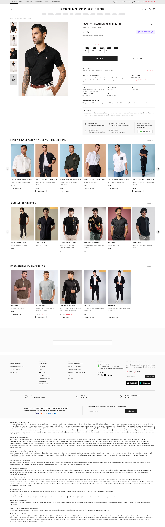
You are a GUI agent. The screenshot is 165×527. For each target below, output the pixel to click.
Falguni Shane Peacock (90, 424)
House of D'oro (146, 453)
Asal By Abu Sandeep (70, 424)
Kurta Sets (26, 462)
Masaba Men (126, 443)
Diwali (12, 510)
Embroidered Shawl (16, 485)
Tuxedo (12, 472)
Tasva (11, 439)
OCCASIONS (42, 381)
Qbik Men (125, 441)
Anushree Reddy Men (143, 441)
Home (11, 18)
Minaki (12, 455)
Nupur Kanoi (100, 426)
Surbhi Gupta (70, 432)
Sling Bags (75, 483)
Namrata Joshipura (48, 430)
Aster (98, 453)
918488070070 (150, 2)
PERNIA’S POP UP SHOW (17, 366)
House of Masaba (15, 432)
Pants (48, 470)
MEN (20, 1)
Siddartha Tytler (92, 428)
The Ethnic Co (23, 441)
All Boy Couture (128, 502)
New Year (107, 510)
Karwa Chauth (98, 510)
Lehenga (27, 491)
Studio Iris (124, 432)
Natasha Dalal (22, 424)
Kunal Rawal (136, 439)
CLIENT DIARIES (43, 384)
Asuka (129, 439)
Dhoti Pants (107, 462)
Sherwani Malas (69, 472)
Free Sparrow (88, 502)
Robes (92, 470)
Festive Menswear (127, 472)
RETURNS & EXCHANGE (74, 366)
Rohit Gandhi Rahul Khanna (136, 428)
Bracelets (30, 479)
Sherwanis (51, 462)
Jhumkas (107, 481)
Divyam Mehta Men (59, 439)
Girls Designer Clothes (16, 491)
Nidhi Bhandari (68, 455)
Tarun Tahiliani (102, 428)
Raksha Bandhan (39, 510)
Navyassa (64, 502)
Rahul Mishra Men (23, 445)
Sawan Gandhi (35, 432)
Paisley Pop (143, 455)
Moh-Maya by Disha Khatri (33, 453)
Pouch (54, 483)
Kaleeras (70, 479)
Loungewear (59, 472)
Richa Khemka (93, 432)
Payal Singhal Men (142, 443)
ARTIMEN (25, 443)
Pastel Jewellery (39, 481)
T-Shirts (102, 470)
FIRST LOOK (56, 1)
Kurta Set (57, 491)
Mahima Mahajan (78, 426)
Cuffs (24, 479)
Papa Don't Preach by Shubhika (115, 426)
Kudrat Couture (101, 443)
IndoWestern (96, 472)
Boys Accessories (111, 497)
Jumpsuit (43, 472)
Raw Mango (13, 424)
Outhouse (80, 453)
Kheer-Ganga (14, 441)
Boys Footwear (99, 497)
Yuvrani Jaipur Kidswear (75, 502)
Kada (152, 481)
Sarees (33, 462)
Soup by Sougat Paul (138, 430)
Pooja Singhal (32, 424)
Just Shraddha (136, 453)
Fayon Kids (13, 502)
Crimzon (37, 457)
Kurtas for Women (41, 462)
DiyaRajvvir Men (59, 443)
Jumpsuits (13, 464)
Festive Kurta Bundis (107, 472)
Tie (18, 474)
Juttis (27, 483)
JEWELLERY (28, 1)
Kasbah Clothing (91, 443)
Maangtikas (63, 479)
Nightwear (34, 464)
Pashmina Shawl (144, 483)
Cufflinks (77, 472)
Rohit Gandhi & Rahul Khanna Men (52, 445)
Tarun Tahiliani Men (115, 441)
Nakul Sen (93, 426)
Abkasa (31, 443)
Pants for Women (117, 462)
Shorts (97, 470)
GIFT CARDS (42, 372)
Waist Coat (60, 470)
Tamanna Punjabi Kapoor (136, 432)
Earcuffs (76, 479)
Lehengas (12, 462)
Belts (23, 483)
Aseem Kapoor (24, 434)
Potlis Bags (33, 483)
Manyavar (13, 426)
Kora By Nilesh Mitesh (16, 447)
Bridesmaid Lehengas (96, 462)
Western (88, 472)
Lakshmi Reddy (43, 502)
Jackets (147, 462)
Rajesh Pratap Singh (17, 428)
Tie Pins (67, 470)
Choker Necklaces (133, 481)
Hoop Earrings (122, 481)
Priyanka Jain (126, 430)
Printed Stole (27, 485)
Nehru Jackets (40, 497)
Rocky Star (101, 424)
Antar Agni (48, 424)
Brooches (23, 474)
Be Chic (84, 455)
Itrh (100, 432)
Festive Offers (85, 464)
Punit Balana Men (89, 441)
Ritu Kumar (47, 428)
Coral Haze (91, 455)
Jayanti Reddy (49, 426)
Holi (16, 510)
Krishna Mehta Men (66, 441)
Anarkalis (19, 462)
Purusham (32, 441)
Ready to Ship (75, 464)
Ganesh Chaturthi (64, 510)
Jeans (131, 470)
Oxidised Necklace (145, 481)
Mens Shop (118, 472)
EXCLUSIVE (42, 366)
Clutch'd (73, 453)
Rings (36, 479)
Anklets (108, 479)
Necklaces (13, 479)
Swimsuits (20, 464)
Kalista (57, 426)
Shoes (12, 483)
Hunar (103, 453)
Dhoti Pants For (88, 491)
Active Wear (144, 472)
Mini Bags (103, 483)
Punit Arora (13, 445)
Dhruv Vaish (28, 439)
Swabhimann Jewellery (124, 453)
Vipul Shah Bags (101, 455)
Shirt (79, 497)
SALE (40, 369)
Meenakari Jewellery (135, 479)
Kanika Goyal (117, 430)
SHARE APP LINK (150, 376)
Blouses (41, 464)
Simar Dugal (55, 432)
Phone (139, 371)
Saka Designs (118, 502)
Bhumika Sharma (60, 430)
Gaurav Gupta (121, 428)
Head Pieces (84, 479)
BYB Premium (14, 504)
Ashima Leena (149, 428)
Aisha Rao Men (39, 443)
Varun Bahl (19, 430)
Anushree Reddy (58, 424)
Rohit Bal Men (115, 439)
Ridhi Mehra (150, 424)
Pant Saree (67, 464)
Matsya (43, 432)
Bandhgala (25, 472)
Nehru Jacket (21, 470)
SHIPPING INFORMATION (75, 364)
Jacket (70, 497)
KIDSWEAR (38, 1)
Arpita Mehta (26, 432)
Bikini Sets (136, 462)
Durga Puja (74, 510)
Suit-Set (113, 470)
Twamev (143, 439)
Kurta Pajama (138, 470)
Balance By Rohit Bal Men (118, 445)
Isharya (22, 453)
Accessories (50, 472)
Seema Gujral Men (69, 445)
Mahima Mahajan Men (114, 443)
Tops (76, 462)
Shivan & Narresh (22, 426)
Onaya (31, 426)
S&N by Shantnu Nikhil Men (101, 24)
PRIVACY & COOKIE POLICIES (77, 372)
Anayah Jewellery (31, 455)
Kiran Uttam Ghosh (66, 426)
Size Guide (98, 45)
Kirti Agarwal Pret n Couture (142, 502)
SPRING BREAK (90, 445)
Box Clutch (134, 483)
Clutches (40, 483)
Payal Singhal (112, 428)
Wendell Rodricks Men (103, 445)
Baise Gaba (141, 424)
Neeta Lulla (26, 430)
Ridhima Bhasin (38, 428)
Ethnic (83, 472)
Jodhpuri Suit (147, 470)
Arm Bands (101, 479)
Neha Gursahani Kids (100, 502)
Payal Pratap (130, 426)
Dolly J (80, 424)
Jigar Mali (105, 432)
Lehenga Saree (49, 464)
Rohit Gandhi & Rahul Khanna (68, 428)
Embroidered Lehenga (37, 491)
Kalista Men (80, 443)
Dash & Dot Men (19, 439)
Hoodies (86, 470)
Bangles (41, 479)
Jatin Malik (132, 441)
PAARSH (133, 443)
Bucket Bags (95, 483)
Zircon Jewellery (29, 481)
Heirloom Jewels (116, 479)
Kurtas (39, 470)
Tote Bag (109, 483)
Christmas (82, 510)
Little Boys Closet (54, 502)
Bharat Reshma (40, 441)
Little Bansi (27, 502)
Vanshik (85, 439)
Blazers (108, 470)
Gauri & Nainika (39, 426)
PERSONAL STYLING (45, 378)
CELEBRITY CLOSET (44, 375)
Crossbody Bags (85, 483)
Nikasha (12, 430)
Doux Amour (49, 455)
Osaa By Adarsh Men (112, 424)
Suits (44, 470)
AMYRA (109, 455)
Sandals (18, 483)
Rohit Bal (54, 428)
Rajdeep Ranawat (149, 426)
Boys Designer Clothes (16, 497)
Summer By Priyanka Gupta (128, 424)
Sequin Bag (126, 483)
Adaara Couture (115, 432)
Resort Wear (128, 462)
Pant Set (137, 472)
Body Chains (93, 479)
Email (130, 371)
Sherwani (33, 470)
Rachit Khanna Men (16, 443)
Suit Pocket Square (76, 470)
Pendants (125, 479)
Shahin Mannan (149, 432)
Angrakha (18, 472)
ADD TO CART (138, 58)
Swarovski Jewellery (16, 481)
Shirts (28, 470)
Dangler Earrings (99, 481)
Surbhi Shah (81, 430)
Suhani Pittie (13, 457)
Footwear (13, 474)
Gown (63, 462)
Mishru (87, 426)
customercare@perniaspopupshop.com (112, 368)
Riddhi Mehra (28, 428)
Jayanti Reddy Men (133, 445)
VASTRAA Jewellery (90, 453)
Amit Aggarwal (36, 430)
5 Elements (77, 455)
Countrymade (38, 439)
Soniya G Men (81, 445)
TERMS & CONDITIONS (74, 369)
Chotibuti (35, 502)
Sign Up (131, 411)
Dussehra (55, 510)
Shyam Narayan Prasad (104, 430)
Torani (49, 432)
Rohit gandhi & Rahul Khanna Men (99, 439)
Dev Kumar (56, 441)
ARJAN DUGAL (49, 443)
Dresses (58, 462)
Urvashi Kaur (15, 434)
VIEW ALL (150, 140)
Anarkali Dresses (71, 491)
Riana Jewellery (20, 455)
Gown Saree (58, 464)
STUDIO (47, 1)
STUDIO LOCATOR (15, 369)
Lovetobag (41, 455)
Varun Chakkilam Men (147, 445)
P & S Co (20, 502)
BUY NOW (99, 58)
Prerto (31, 457)
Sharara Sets (70, 462)
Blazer (75, 497)
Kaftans (81, 462)
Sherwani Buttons (122, 470)
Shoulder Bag (118, 483)
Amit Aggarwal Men (102, 441)
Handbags (47, 483)
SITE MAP (70, 378)
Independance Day (24, 510)
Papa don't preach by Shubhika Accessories (125, 455)
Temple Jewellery (51, 481)
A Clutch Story (58, 455)
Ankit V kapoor (48, 439)
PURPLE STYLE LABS (15, 364)
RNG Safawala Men (35, 445)
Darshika (49, 441)
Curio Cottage (14, 453)
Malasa (62, 432)
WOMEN (13, 1)
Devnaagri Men (78, 441)
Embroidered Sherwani (60, 497)
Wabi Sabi (123, 439)
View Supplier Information (139, 80)
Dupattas (27, 464)
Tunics (87, 462)
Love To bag (56, 453)
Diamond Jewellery (63, 481)
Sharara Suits (49, 491)
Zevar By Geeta (110, 453)
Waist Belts (60, 483)
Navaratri (48, 510)
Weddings (89, 510)
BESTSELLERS (43, 364)
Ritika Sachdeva (23, 457)
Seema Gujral (82, 428)
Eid (32, 510)
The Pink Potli (66, 453)
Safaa (86, 432)
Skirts (142, 462)
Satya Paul (41, 424)
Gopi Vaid (149, 430)
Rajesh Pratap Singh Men (74, 439)
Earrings (19, 479)
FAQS (69, 375)
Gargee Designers (70, 443)
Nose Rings (55, 479)
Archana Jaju (79, 432)
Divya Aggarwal (91, 430)
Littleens (110, 502)
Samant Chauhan (71, 430)
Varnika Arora (47, 453)
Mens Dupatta (34, 472)
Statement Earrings (87, 481)
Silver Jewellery (75, 481)
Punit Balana (139, 426)
